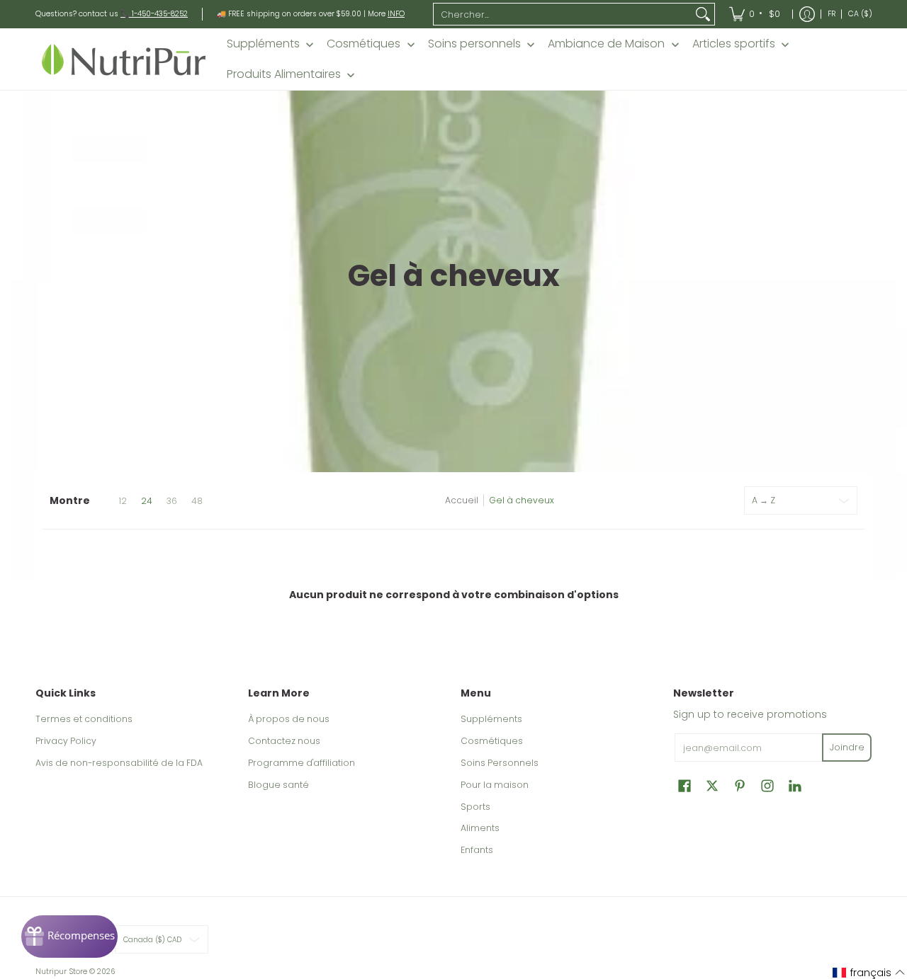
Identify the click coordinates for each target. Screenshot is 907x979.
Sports (475, 807)
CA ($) (860, 13)
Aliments (480, 828)
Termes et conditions (84, 719)
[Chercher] (703, 14)
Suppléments (491, 719)
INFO (396, 13)
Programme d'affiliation (301, 763)
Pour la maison (495, 785)
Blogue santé (278, 785)
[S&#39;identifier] (807, 14)
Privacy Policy (65, 741)
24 (146, 501)
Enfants (477, 850)
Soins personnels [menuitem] (474, 44)
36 (172, 501)
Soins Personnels (500, 763)
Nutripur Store (61, 971)
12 (122, 501)
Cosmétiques (492, 741)
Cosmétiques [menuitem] (363, 44)
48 (197, 501)
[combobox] (563, 14)
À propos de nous (288, 719)
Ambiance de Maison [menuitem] (606, 44)
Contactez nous (284, 741)
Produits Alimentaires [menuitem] (284, 74)
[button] (684, 785)
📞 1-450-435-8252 (154, 13)
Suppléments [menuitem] (263, 44)
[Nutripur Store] (124, 59)
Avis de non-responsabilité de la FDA (119, 763)
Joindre (847, 747)
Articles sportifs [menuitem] (733, 44)
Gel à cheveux (521, 500)
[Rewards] (69, 936)
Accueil (461, 500)
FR (831, 13)
